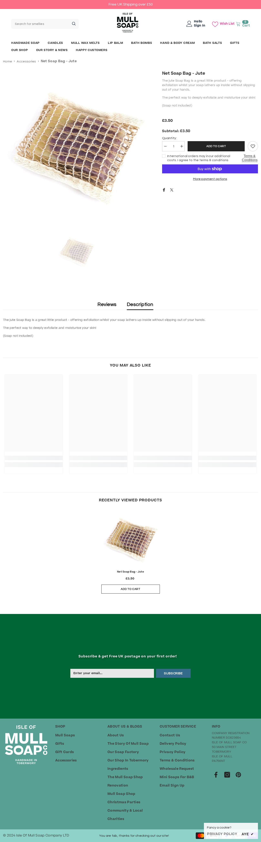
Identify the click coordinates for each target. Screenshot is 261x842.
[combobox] (40, 24)
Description (140, 304)
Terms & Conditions (250, 158)
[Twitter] (172, 189)
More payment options (210, 179)
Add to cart (216, 146)
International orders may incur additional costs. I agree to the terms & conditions (198, 158)
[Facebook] (164, 189)
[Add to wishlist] (253, 146)
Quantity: (169, 138)
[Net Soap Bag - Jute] (130, 538)
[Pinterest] (238, 775)
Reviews (106, 304)
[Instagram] (227, 775)
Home (7, 61)
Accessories (26, 61)
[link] (34, 458)
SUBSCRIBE (173, 673)
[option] (76, 143)
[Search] (45, 24)
